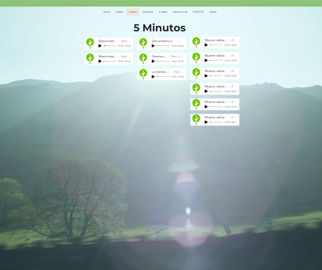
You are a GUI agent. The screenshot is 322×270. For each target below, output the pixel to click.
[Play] (100, 45)
